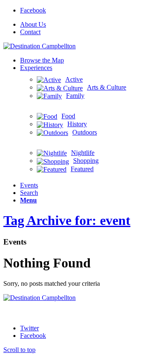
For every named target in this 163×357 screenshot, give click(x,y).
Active (74, 79)
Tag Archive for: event (66, 220)
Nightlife (82, 152)
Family (75, 95)
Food (68, 116)
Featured (82, 168)
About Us (33, 24)
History (77, 123)
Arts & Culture (106, 87)
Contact (30, 31)
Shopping (86, 160)
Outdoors (84, 132)
